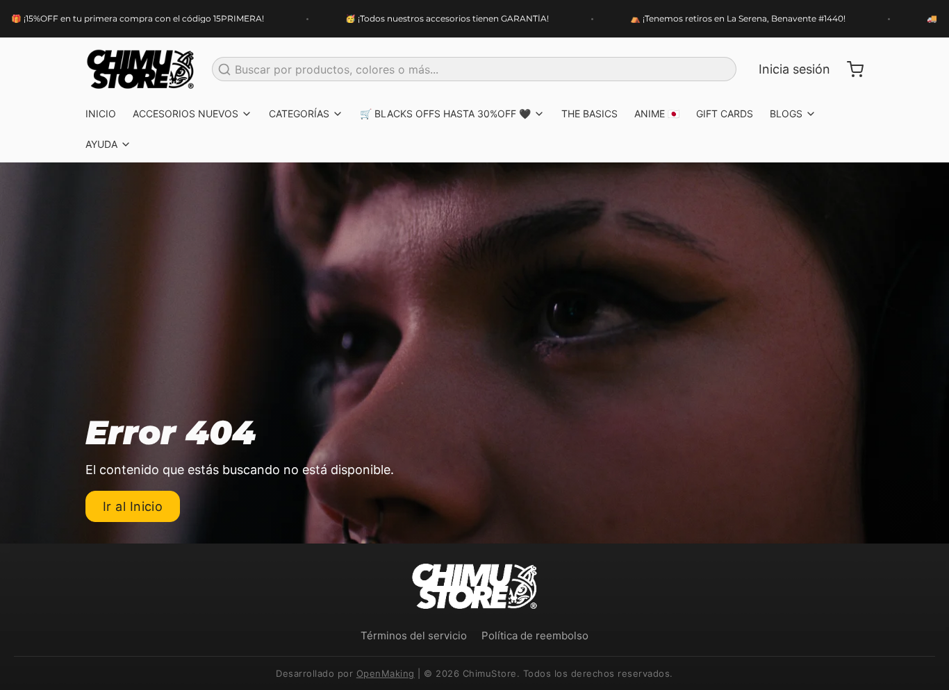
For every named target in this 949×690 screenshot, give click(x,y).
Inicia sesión (794, 69)
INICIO (100, 113)
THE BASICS (589, 113)
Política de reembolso (534, 635)
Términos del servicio (414, 635)
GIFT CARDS (724, 113)
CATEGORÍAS (299, 113)
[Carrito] (850, 69)
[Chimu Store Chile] (140, 69)
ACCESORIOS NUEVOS (185, 113)
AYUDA (101, 144)
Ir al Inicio (133, 506)
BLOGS (786, 113)
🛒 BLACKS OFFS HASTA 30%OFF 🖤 (445, 113)
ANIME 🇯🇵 (656, 113)
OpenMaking (385, 673)
